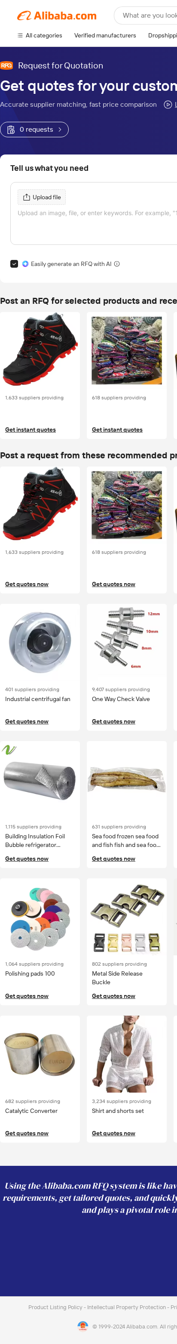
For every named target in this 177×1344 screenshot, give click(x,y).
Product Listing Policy (56, 1307)
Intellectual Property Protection (127, 1307)
